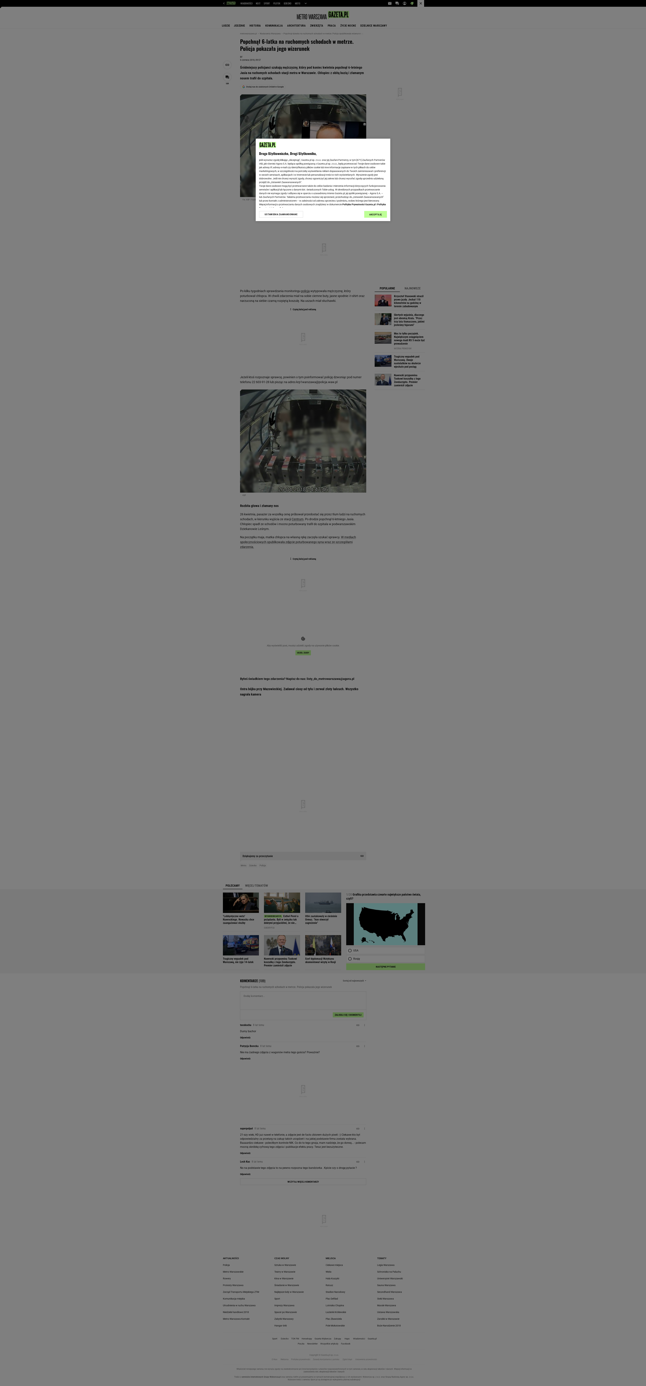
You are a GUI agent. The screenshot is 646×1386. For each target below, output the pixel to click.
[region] (323, 180)
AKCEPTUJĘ (375, 214)
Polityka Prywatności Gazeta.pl (359, 204)
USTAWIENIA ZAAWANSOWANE (281, 214)
